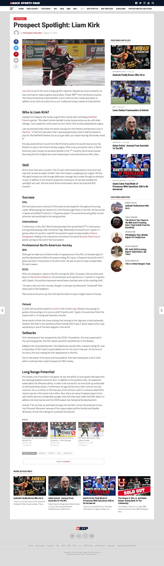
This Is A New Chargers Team (137, 264)
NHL (75, 8)
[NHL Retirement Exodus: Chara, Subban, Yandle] (91, 429)
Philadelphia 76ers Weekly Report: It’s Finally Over (136, 236)
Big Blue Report (119, 180)
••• (81, 8)
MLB (62, 8)
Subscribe (121, 8)
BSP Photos (92, 8)
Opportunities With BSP (140, 8)
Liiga (74, 308)
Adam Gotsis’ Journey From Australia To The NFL (131, 147)
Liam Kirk (26, 91)
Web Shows (32, 8)
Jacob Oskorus (131, 246)
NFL (55, 8)
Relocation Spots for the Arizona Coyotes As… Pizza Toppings (62, 439)
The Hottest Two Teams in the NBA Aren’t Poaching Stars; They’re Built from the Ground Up (137, 224)
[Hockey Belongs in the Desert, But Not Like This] (35, 429)
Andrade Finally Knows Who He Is (129, 75)
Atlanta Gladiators (42, 277)
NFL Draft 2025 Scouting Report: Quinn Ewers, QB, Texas (135, 251)
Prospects (68, 453)
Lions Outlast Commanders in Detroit (130, 110)
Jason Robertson (90, 236)
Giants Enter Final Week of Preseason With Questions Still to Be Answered (130, 186)
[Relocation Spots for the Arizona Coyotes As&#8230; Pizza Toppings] (63, 429)
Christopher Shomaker (32, 32)
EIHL (28, 132)
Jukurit (55, 308)
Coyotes (51, 453)
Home (21, 8)
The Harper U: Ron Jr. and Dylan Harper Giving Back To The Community (132, 501)
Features (45, 8)
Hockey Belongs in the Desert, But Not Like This (34, 439)
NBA (68, 8)
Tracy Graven (131, 217)
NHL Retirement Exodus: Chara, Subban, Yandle (89, 439)
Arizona (42, 453)
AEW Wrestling (119, 71)
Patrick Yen (130, 232)
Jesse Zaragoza (132, 261)
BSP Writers (107, 8)
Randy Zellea (131, 203)
